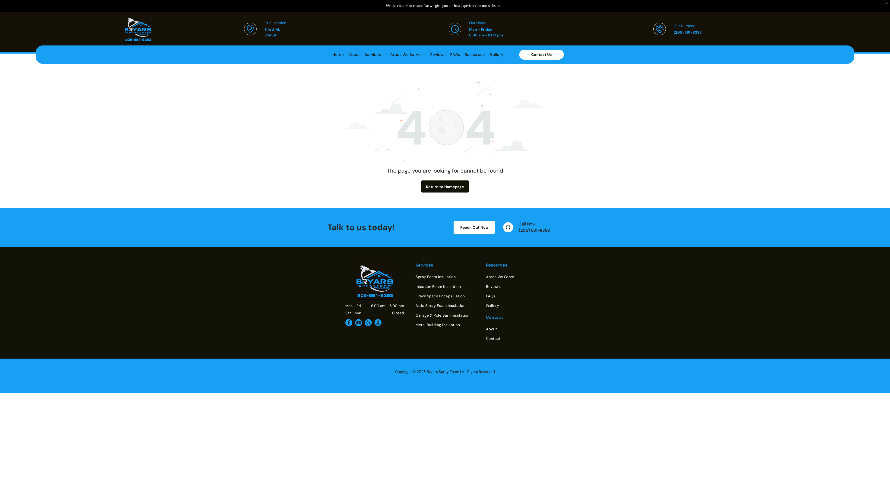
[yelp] (368, 323)
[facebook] (348, 323)
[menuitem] (338, 55)
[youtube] (358, 323)
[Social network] (378, 323)
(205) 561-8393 (534, 230)
